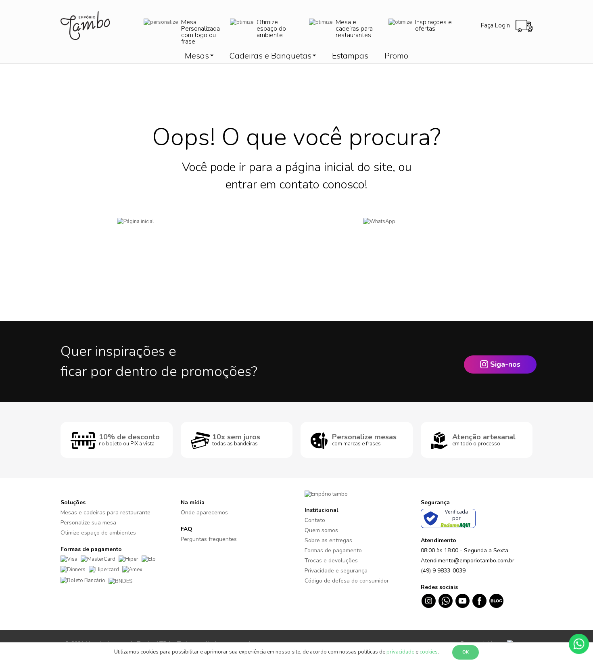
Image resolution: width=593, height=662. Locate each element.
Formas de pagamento (333, 550)
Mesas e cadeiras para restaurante (105, 512)
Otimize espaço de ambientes (98, 533)
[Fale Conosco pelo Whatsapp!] (579, 643)
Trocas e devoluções (331, 560)
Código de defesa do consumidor (347, 581)
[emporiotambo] (326, 493)
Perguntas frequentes (209, 539)
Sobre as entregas (328, 540)
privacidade (400, 652)
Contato (315, 520)
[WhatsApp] (416, 234)
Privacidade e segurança (336, 570)
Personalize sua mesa (88, 522)
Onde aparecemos (204, 512)
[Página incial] (176, 234)
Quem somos (321, 530)
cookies (429, 652)
